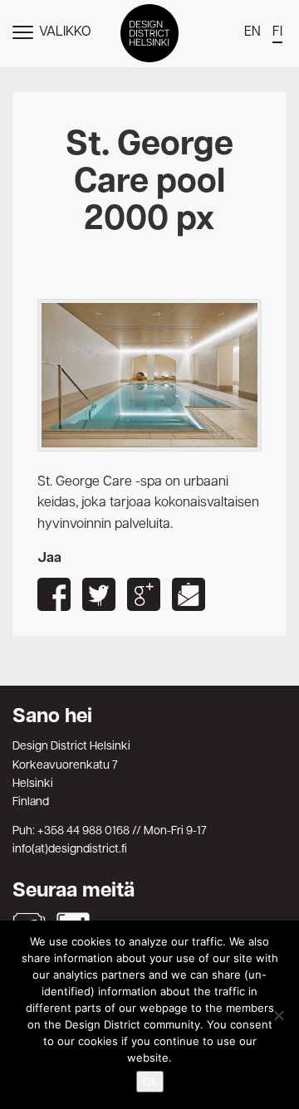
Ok (150, 1081)
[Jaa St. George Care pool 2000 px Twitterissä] (98, 594)
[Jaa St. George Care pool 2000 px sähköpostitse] (188, 594)
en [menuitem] (252, 32)
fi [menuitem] (277, 32)
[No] (278, 1015)
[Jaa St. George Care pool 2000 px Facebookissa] (54, 594)
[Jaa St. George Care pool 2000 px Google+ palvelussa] (143, 594)
